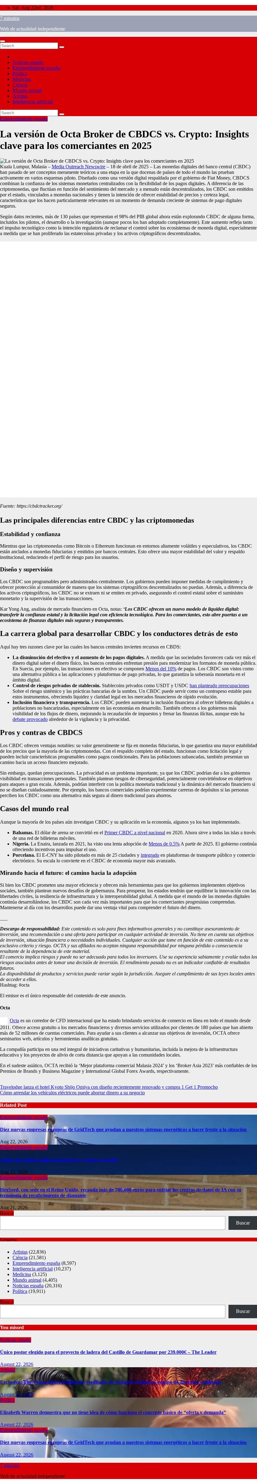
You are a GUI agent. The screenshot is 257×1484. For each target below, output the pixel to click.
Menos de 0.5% (164, 843)
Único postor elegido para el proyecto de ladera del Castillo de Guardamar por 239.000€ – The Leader (108, 1352)
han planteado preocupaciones (219, 685)
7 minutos (9, 18)
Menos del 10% (160, 668)
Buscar (7, 1213)
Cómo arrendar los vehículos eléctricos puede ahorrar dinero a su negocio (72, 1092)
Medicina (22, 79)
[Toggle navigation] (2, 41)
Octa (14, 1020)
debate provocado (30, 719)
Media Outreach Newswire (78, 166)
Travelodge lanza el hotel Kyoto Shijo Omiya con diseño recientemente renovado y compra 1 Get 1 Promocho (109, 1087)
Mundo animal (27, 90)
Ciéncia (20, 84)
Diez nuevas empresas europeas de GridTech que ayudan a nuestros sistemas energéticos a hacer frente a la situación (123, 1129)
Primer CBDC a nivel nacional (134, 832)
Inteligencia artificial (33, 101)
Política (20, 73)
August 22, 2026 (16, 1364)
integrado (150, 855)
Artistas (20, 96)
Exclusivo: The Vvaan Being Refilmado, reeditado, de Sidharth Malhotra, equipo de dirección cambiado (110, 1382)
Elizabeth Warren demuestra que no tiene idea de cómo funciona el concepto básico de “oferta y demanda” (113, 1412)
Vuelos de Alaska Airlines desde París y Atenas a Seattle (59, 1159)
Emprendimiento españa (36, 68)
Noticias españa (28, 62)
